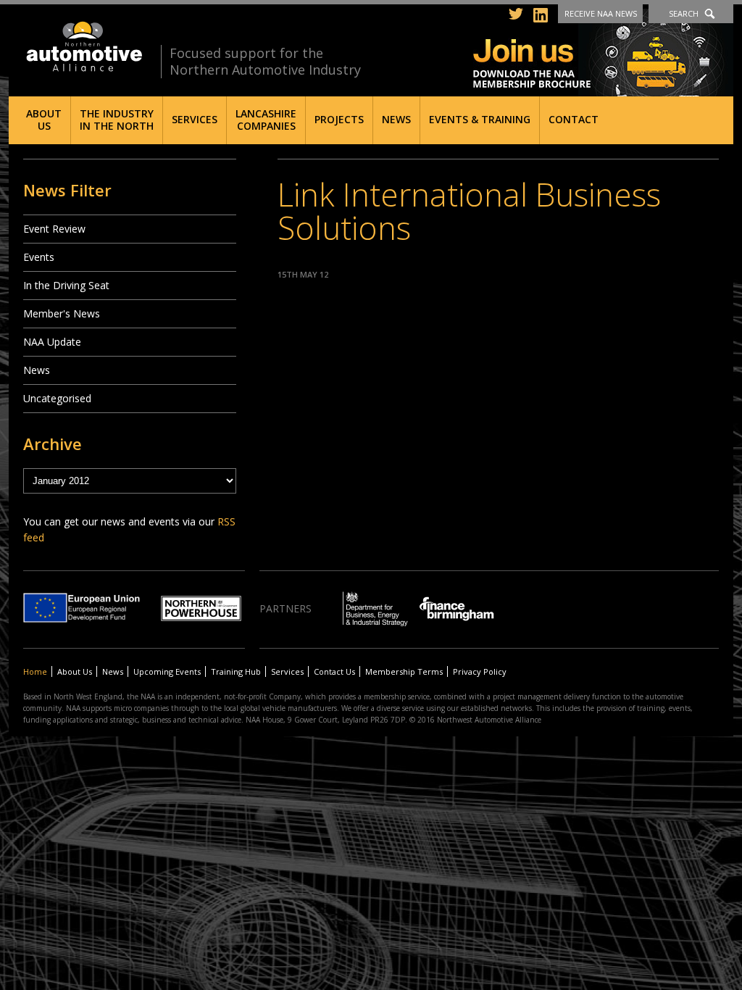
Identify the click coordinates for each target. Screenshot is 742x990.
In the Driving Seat (66, 285)
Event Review (54, 229)
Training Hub (236, 671)
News (396, 119)
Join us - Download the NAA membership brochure (603, 52)
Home (35, 671)
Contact (574, 119)
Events (38, 257)
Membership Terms (404, 671)
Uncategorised (57, 398)
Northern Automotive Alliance (83, 46)
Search (684, 13)
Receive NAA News (600, 13)
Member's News (61, 313)
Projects (339, 119)
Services (194, 119)
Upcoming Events (167, 671)
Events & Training (479, 119)
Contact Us (334, 671)
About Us (44, 120)
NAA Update (52, 342)
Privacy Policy (480, 671)
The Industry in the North (117, 120)
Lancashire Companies (265, 120)
